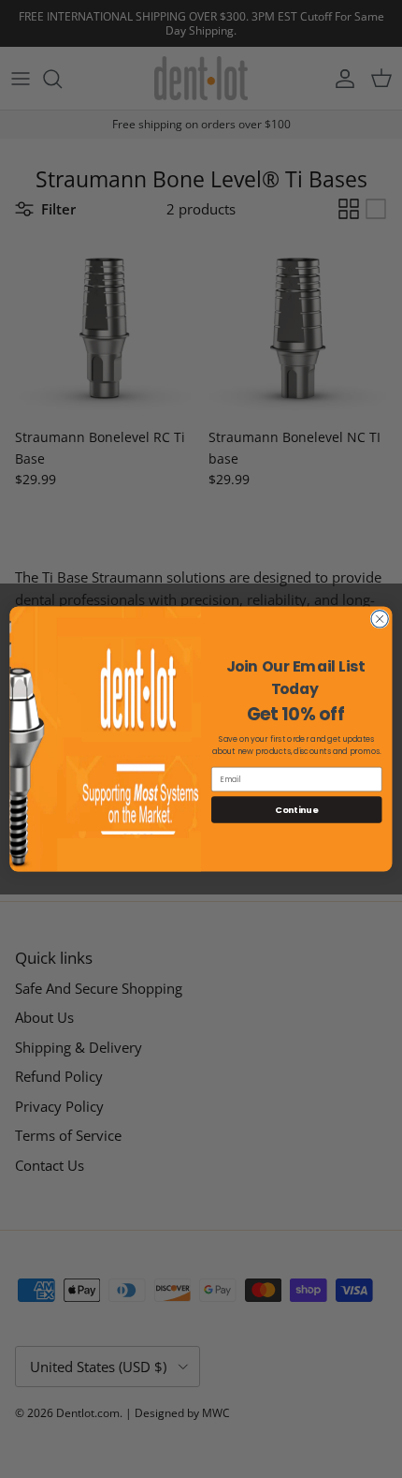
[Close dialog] (379, 619)
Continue (296, 809)
